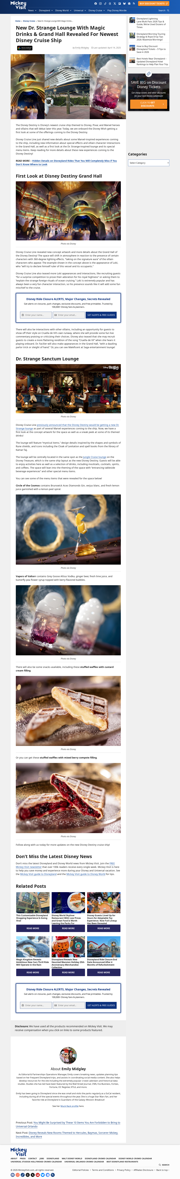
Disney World (62, 10)
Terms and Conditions (103, 1170)
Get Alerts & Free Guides (101, 315)
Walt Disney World (72, 1158)
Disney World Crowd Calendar (135, 1158)
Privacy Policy (123, 1170)
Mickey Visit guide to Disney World (85, 874)
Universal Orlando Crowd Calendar (84, 1161)
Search (162, 10)
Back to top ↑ (162, 1170)
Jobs (42, 1158)
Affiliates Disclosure (143, 1170)
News (31, 10)
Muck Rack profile (69, 1106)
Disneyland (44, 10)
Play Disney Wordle (117, 10)
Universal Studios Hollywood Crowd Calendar (36, 1161)
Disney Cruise (95, 10)
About (14, 1158)
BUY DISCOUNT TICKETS (152, 3)
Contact (32, 1158)
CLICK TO (147, 104)
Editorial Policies (80, 1170)
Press (23, 1158)
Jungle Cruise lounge (94, 457)
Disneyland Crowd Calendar (100, 1158)
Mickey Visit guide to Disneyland (38, 874)
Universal (78, 10)
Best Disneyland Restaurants (122, 1161)
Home (17, 21)
